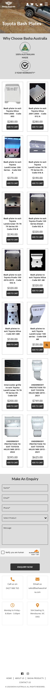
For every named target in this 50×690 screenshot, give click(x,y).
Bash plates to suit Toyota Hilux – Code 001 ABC (12, 331)
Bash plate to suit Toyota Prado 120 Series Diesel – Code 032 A (37, 222)
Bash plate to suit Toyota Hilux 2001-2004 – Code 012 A (37, 112)
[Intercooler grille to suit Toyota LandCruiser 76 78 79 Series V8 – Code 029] (12, 370)
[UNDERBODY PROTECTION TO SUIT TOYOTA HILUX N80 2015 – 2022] (12, 426)
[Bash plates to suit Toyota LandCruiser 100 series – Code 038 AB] (37, 313)
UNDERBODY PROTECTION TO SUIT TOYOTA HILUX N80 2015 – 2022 (12, 446)
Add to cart (12, 127)
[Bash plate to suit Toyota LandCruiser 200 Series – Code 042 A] (12, 147)
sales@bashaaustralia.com (38, 590)
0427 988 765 (12, 588)
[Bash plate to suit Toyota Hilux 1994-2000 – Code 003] (12, 93)
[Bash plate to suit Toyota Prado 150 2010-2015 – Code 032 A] (12, 260)
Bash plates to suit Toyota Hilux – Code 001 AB (37, 277)
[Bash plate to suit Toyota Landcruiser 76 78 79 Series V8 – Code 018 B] (12, 203)
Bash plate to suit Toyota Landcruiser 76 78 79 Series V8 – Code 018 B (12, 223)
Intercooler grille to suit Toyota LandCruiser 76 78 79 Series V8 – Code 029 (12, 390)
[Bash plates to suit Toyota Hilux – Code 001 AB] (37, 260)
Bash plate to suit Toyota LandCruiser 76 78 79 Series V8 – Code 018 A (37, 167)
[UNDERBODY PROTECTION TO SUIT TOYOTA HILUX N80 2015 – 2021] (37, 370)
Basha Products (35, 678)
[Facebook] (22, 673)
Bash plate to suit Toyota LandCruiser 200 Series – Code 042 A (12, 167)
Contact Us (25, 682)
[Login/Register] (27, 4)
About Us (19, 678)
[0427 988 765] (37, 4)
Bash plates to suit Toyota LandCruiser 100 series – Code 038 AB (37, 333)
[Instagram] (28, 673)
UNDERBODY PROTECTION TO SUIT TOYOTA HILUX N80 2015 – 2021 (37, 390)
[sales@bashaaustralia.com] (41, 5)
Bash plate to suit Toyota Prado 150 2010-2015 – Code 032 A (12, 278)
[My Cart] (32, 4)
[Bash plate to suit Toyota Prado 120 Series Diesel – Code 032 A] (37, 203)
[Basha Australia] (8, 4)
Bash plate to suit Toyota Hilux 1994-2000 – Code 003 (12, 112)
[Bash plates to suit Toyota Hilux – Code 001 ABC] (12, 313)
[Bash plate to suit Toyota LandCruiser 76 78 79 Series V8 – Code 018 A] (37, 147)
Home (9, 678)
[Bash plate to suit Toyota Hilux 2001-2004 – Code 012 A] (37, 93)
